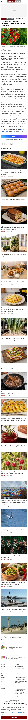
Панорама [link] (3, 176)
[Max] (11, 144)
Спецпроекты (18, 672)
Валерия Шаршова (19, 18)
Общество (3, 666)
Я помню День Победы (20, 679)
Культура (3, 677)
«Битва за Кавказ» (19, 666)
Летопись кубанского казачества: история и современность (19, 669)
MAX (22, 139)
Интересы (3, 688)
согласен (14, 717)
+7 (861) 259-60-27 (7, 703)
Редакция (17, 684)
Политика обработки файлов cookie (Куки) (19, 693)
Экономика (3, 670)
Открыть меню (1, 1)
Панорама (4, 18)
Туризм (2, 683)
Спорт (2, 675)
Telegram (17, 697)
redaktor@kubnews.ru (20, 703)
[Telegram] (9, 144)
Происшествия (4, 673)
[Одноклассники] (6, 144)
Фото (2, 679)
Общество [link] (3, 506)
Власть (2, 668)
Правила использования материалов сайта (20, 690)
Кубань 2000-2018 (19, 675)
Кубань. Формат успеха (20, 677)
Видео (2, 681)
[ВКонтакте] (3, 144)
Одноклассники (14, 697)
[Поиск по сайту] (26, 1)
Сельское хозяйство (5, 686)
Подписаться (15, 136)
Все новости (3, 664)
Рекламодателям (18, 687)
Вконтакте (11, 697)
